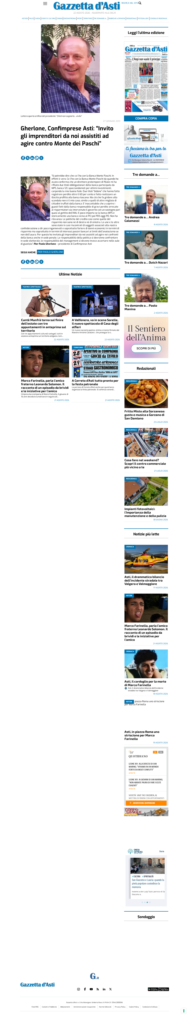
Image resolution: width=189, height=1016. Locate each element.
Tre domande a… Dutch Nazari (146, 262)
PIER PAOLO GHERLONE (50, 252)
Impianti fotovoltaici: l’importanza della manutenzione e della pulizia (145, 512)
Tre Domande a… (100, 18)
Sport (79, 18)
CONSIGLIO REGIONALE (158, 18)
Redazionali (132, 18)
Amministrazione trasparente (85, 1007)
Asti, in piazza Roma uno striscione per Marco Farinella (141, 735)
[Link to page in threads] (41, 158)
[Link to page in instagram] (79, 989)
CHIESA (37, 18)
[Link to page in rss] (98, 989)
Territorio (87, 18)
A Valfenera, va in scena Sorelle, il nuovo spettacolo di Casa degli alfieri (95, 323)
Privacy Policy (120, 1007)
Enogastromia (70, 18)
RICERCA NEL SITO (130, 3)
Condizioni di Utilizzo (149, 1007)
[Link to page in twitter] (28, 158)
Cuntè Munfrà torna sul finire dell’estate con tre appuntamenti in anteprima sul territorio (43, 325)
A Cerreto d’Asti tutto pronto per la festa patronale (95, 382)
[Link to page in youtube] (91, 989)
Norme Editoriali (105, 1007)
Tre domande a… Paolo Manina (140, 307)
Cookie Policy (134, 1007)
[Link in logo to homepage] (45, 984)
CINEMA (59, 18)
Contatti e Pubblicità (49, 1007)
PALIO (31, 18)
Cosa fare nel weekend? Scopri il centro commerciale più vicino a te (145, 463)
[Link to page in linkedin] (32, 158)
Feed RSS (35, 1007)
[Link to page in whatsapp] (37, 158)
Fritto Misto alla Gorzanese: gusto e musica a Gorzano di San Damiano (144, 414)
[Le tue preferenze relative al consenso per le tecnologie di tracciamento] (184, 1011)
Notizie (25, 18)
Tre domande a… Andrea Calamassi (141, 218)
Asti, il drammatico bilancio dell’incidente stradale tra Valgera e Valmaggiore (144, 580)
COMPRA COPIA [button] (146, 118)
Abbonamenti (65, 1007)
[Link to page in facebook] (23, 158)
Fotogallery (143, 18)
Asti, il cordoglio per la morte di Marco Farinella (145, 683)
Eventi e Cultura (48, 18)
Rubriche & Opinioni (117, 18)
